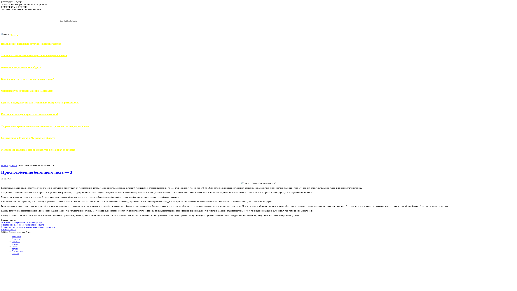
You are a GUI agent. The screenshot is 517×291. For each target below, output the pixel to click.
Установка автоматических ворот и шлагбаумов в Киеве (34, 55)
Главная (4, 165)
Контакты (16, 236)
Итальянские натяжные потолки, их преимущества (31, 43)
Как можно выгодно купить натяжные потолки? (29, 114)
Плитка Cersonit (8, 229)
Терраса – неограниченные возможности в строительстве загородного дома (45, 126)
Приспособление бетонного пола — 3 (36, 172)
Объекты (16, 241)
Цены (14, 246)
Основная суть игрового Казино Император (27, 90)
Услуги (15, 249)
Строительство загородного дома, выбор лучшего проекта (28, 227)
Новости (14, 35)
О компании (17, 251)
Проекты (16, 239)
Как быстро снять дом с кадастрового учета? (27, 79)
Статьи (14, 165)
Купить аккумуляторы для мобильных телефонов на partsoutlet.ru (40, 102)
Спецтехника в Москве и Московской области (28, 137)
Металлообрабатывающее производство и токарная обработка (38, 149)
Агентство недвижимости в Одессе (21, 67)
